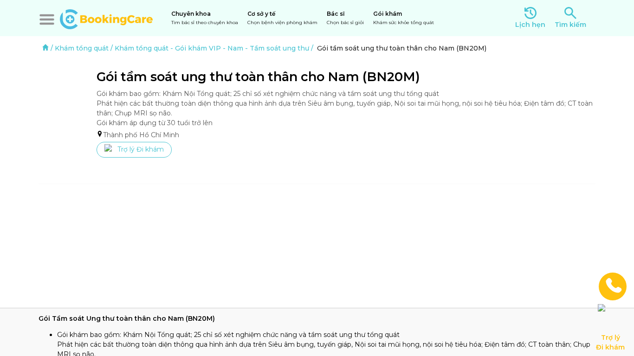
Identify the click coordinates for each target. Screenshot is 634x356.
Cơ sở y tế (282, 17)
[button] (47, 19)
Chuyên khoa (204, 17)
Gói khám (403, 17)
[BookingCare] (106, 18)
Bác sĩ (345, 17)
